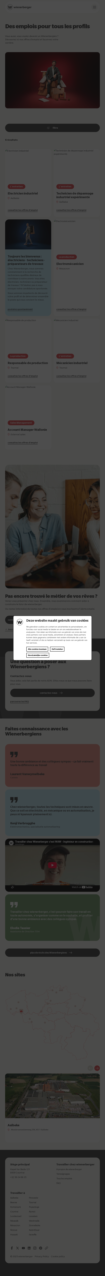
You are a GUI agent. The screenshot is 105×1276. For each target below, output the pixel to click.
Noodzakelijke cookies (38, 655)
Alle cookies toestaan (37, 649)
